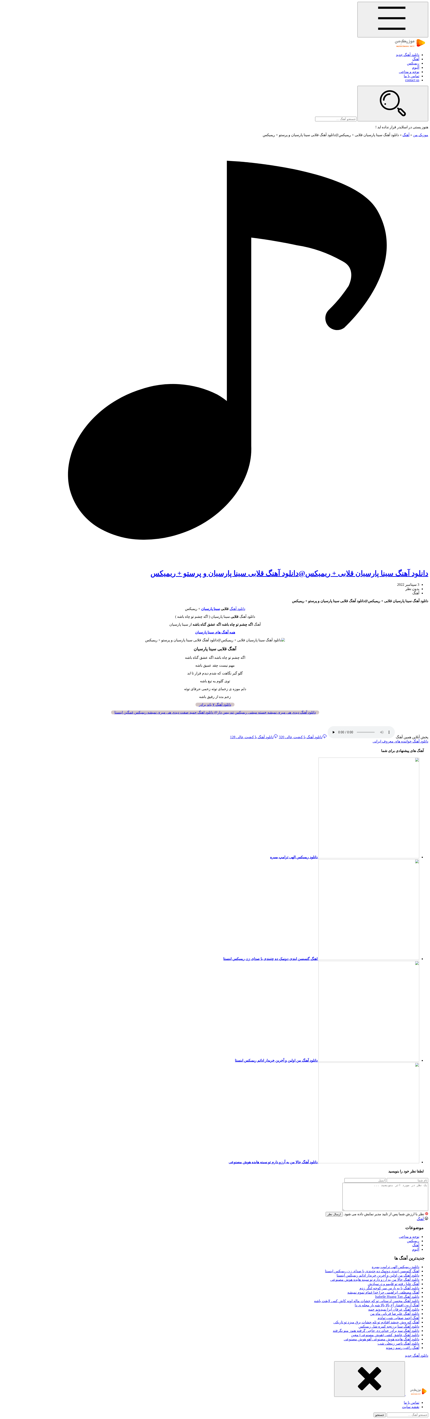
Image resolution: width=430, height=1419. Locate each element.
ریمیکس (413, 63)
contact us (412, 80)
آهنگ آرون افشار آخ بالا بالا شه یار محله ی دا (387, 1305)
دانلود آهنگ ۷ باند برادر (215, 704)
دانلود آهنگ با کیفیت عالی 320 (300, 737)
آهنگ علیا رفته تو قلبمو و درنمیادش (393, 1284)
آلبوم (415, 67)
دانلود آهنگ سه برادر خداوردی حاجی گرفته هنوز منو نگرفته (376, 1331)
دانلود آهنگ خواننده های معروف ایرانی (400, 741)
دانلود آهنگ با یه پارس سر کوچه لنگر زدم (389, 1288)
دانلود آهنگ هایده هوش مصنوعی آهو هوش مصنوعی (381, 1339)
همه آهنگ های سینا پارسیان (215, 632)
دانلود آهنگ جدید (407, 55)
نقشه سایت (410, 1407)
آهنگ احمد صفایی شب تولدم (398, 1318)
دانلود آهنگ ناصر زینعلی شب (398, 1343)
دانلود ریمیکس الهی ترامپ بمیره (395, 1267)
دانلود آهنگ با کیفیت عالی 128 (251, 737)
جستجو (379, 1415)
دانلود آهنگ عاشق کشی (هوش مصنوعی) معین (385, 1335)
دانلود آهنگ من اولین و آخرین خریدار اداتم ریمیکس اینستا (378, 1275)
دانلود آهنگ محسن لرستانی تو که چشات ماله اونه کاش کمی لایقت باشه (366, 1301)
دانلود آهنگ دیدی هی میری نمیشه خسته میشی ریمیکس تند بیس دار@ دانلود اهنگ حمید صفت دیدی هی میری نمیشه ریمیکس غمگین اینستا (215, 712)
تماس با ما (411, 76)
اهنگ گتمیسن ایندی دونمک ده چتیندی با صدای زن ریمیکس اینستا (372, 1271)
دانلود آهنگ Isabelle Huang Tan (397, 1297)
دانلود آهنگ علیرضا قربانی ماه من (394, 1314)
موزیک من (420, 135)
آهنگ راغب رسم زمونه (402, 1348)
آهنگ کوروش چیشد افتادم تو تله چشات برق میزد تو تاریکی (376, 1322)
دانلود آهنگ (237, 609)
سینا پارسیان (210, 609)
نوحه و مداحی (409, 72)
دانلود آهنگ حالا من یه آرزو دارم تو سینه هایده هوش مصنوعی (374, 1280)
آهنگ (415, 59)
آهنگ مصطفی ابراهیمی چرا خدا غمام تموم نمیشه (383, 1292)
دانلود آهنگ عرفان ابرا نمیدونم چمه (393, 1309)
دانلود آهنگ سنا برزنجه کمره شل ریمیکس (389, 1326)
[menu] (392, 19)
